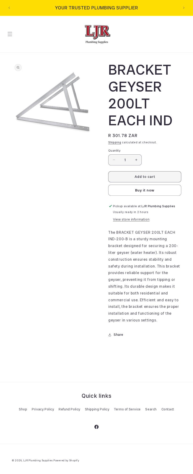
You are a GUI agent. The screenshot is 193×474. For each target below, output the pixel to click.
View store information (131, 219)
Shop (23, 409)
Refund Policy (69, 409)
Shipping (114, 142)
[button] (10, 34)
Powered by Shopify (66, 460)
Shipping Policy (97, 409)
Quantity (114, 151)
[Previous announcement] (9, 8)
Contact (167, 409)
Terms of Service (127, 409)
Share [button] (118, 335)
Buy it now (144, 190)
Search (151, 409)
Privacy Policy (43, 409)
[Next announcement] (184, 8)
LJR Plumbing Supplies (38, 460)
